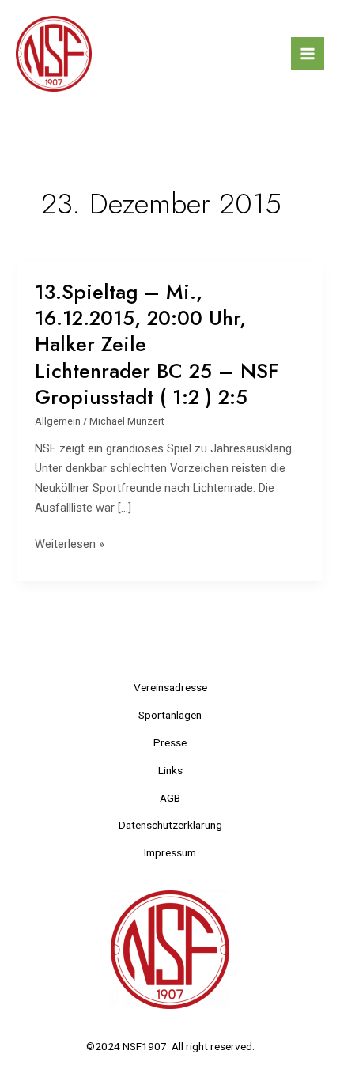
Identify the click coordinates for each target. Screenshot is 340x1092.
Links (170, 770)
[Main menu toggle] (307, 53)
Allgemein (58, 421)
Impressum (170, 852)
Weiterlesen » (69, 544)
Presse (170, 742)
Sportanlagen (170, 714)
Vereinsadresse (170, 687)
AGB (170, 798)
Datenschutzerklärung (170, 824)
